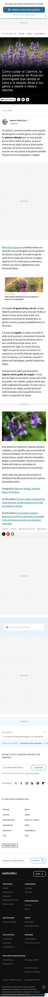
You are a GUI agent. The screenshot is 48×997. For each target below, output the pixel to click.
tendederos (30, 830)
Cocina (6, 814)
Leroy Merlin (39, 34)
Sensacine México (31, 968)
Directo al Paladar (9, 922)
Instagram (27, 783)
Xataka (5, 888)
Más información (37, 994)
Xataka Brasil (8, 964)
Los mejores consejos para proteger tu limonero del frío (23, 737)
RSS (32, 783)
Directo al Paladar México (12, 980)
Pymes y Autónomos (32, 943)
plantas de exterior (28, 529)
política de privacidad (31, 773)
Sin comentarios (9, 99)
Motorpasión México (32, 980)
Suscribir (38, 768)
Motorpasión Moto (32, 926)
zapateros (7, 830)
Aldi (26, 835)
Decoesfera (7, 943)
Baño (27, 809)
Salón (27, 814)
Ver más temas (10, 845)
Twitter (18, 99)
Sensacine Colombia (32, 972)
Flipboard (23, 99)
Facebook (21, 783)
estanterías (8, 825)
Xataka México (8, 960)
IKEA (29, 34)
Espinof (28, 909)
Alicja (17, 488)
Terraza (21, 34)
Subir (37, 874)
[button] (19, 120)
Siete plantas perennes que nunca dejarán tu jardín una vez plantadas (22, 298)
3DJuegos (28, 888)
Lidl (4, 835)
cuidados (43, 529)
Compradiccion (8, 947)
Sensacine (28, 905)
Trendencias (7, 939)
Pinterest (38, 783)
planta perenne (14, 247)
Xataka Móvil (8, 892)
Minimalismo (8, 820)
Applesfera (7, 896)
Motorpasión (29, 922)
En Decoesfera (10, 294)
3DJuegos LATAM (31, 960)
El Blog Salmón (30, 939)
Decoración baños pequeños (31, 743)
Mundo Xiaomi (8, 904)
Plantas (13, 529)
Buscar (36, 861)
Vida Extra (28, 892)
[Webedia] (9, 875)
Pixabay (27, 488)
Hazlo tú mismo (32, 820)
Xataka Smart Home (10, 900)
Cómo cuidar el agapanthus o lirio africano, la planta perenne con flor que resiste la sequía (23, 503)
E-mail (27, 99)
